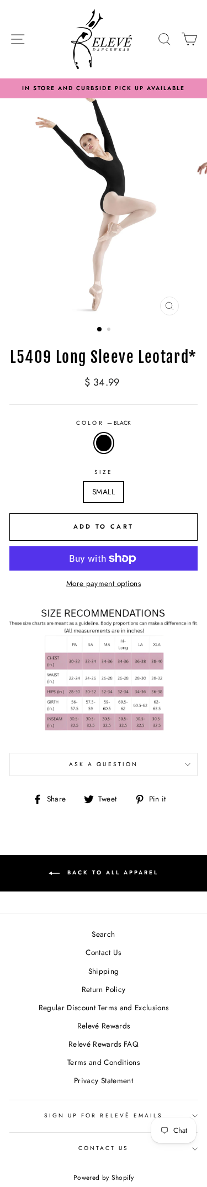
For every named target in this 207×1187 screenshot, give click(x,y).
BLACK (103, 443)
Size (103, 472)
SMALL (103, 491)
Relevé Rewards (103, 1025)
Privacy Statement (103, 1080)
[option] (103, 88)
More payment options (103, 583)
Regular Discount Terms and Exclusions (104, 1007)
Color (103, 423)
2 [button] (110, 330)
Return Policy (103, 989)
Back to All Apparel (111, 872)
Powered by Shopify (103, 1178)
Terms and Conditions (103, 1062)
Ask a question (103, 764)
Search (103, 934)
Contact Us (103, 952)
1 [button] (100, 330)
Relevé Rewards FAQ (103, 1043)
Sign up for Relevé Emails (103, 1115)
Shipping (103, 971)
